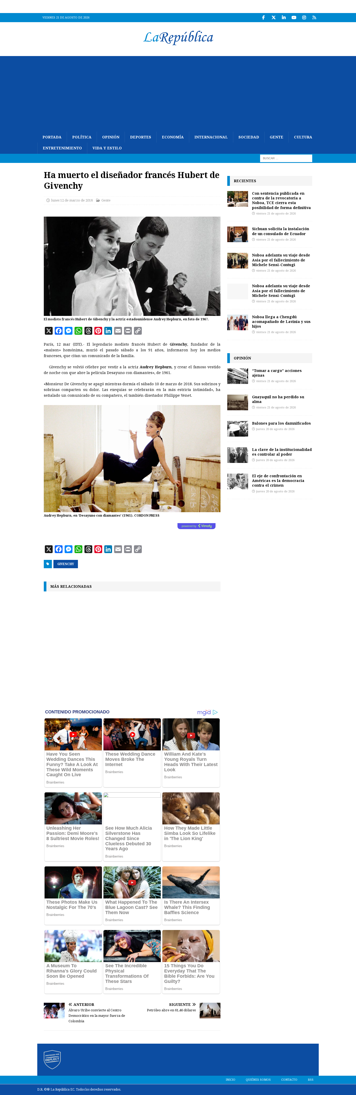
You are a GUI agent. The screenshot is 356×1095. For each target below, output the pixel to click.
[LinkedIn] (283, 17)
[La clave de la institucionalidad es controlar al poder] (237, 455)
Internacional (211, 137)
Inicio (230, 1079)
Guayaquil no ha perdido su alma (278, 399)
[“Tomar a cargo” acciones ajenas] (237, 376)
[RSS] (314, 17)
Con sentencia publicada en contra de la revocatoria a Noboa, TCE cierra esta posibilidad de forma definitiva (281, 200)
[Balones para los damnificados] (237, 429)
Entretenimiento (62, 148)
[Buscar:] (286, 158)
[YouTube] (293, 17)
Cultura (303, 137)
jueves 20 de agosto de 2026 (275, 429)
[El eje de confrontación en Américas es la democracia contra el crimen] (237, 481)
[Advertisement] (178, 92)
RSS (311, 1079)
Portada (52, 137)
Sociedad (248, 137)
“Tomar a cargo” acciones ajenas (277, 373)
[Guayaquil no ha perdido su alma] (237, 402)
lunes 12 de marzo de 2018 (72, 200)
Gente (276, 137)
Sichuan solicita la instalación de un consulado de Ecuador (280, 231)
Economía (173, 137)
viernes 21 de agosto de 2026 (276, 213)
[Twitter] (273, 17)
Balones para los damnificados (281, 423)
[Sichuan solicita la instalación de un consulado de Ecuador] (237, 234)
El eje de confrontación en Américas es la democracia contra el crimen (278, 480)
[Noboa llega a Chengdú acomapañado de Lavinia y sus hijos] (237, 322)
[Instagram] (304, 17)
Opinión (110, 137)
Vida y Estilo (107, 148)
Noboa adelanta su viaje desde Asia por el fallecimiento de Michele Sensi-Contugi (281, 260)
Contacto (289, 1079)
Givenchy (65, 564)
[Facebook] (263, 17)
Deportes (140, 137)
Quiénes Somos (258, 1079)
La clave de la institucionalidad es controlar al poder (282, 452)
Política (81, 137)
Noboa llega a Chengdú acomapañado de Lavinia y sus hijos (281, 321)
